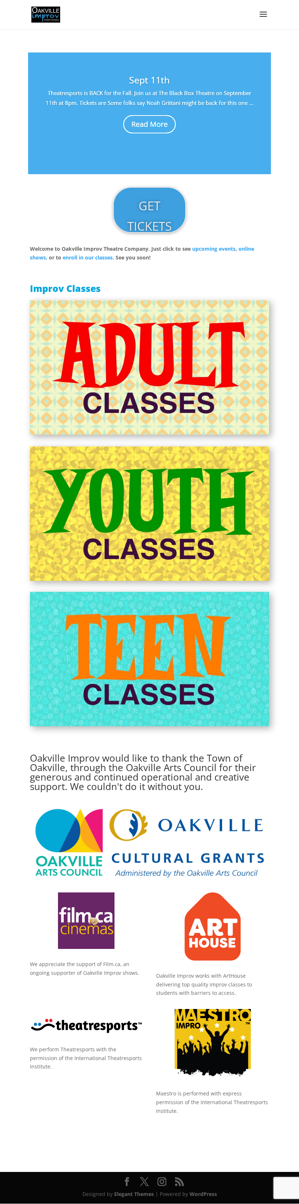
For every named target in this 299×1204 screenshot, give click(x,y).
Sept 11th (149, 80)
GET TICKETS (149, 215)
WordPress (203, 1194)
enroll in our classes (88, 257)
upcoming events (214, 248)
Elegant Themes (134, 1194)
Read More (149, 124)
